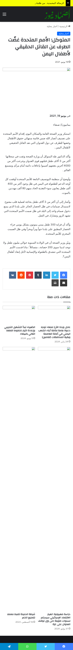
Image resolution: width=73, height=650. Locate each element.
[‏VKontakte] (12, 275)
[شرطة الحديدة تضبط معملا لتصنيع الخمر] (19, 479)
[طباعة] (55, 282)
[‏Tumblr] (38, 275)
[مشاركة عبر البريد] (63, 282)
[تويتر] (55, 275)
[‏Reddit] (21, 275)
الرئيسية (63, 26)
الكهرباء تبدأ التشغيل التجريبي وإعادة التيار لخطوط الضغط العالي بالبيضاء (19, 330)
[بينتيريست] (29, 275)
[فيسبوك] (63, 275)
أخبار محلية (52, 26)
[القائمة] (4, 15)
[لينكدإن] (46, 275)
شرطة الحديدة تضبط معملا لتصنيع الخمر (21, 616)
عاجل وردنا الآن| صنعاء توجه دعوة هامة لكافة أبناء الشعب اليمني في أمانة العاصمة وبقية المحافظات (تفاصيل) (54, 332)
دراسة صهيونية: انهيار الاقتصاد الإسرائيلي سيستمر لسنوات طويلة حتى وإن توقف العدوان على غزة (54, 619)
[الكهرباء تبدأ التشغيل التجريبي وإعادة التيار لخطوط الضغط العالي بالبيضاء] (19, 315)
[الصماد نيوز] (57, 14)
